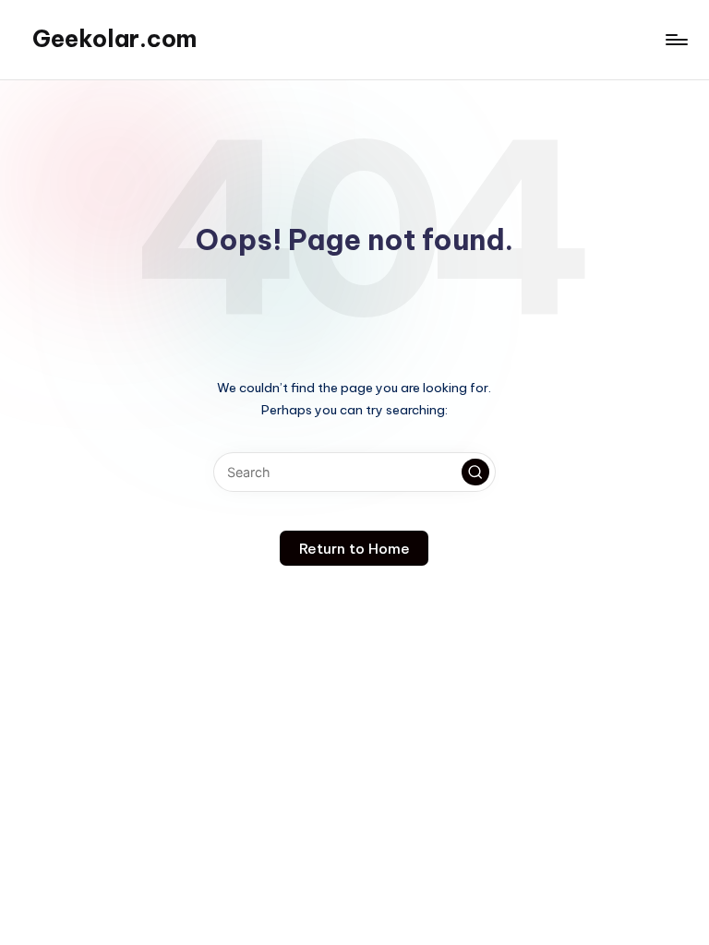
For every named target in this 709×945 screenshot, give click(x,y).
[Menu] (675, 39)
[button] (475, 472)
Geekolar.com (114, 39)
